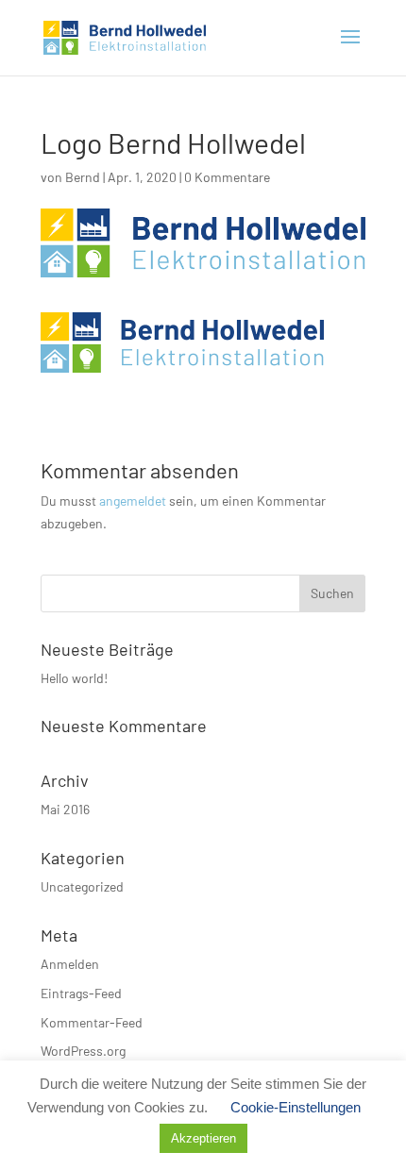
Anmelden (70, 964)
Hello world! (74, 678)
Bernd (82, 177)
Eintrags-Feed (81, 993)
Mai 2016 (65, 809)
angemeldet (132, 501)
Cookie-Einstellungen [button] (295, 1107)
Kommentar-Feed (92, 1022)
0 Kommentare (227, 177)
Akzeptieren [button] (203, 1138)
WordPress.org (83, 1051)
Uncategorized (82, 886)
